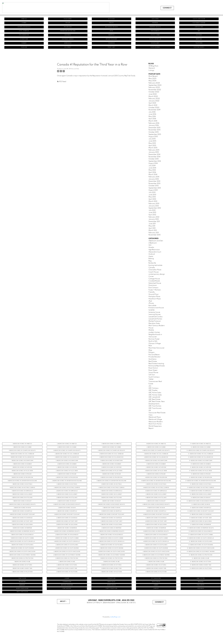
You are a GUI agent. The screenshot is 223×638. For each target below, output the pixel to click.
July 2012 (152, 210)
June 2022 (153, 94)
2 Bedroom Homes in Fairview (67, 467)
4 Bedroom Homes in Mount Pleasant (156, 514)
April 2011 (152, 228)
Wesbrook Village (155, 419)
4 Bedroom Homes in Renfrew (156, 528)
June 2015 (152, 141)
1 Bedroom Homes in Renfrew (22, 528)
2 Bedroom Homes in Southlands (67, 544)
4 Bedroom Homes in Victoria (156, 565)
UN (150, 410)
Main (111, 31)
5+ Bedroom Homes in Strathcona (200, 555)
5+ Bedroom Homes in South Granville (200, 538)
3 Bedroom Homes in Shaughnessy (111, 534)
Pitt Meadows (156, 578)
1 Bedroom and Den (156, 241)
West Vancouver (22, 591)
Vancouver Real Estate (157, 413)
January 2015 (154, 152)
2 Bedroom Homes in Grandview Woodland (67, 480)
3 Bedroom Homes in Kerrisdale (111, 490)
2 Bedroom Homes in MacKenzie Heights (66, 504)
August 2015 (153, 136)
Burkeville (152, 263)
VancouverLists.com (109, 600)
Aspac (151, 256)
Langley (156, 588)
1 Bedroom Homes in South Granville (22, 541)
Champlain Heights (24, 26)
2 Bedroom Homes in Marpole (67, 511)
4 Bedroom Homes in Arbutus (156, 443)
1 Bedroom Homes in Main (22, 507)
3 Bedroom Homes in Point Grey (111, 521)
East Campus (153, 287)
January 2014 (154, 179)
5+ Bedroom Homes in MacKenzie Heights (201, 501)
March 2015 (153, 148)
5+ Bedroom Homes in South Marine (201, 544)
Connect (167, 8)
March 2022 (153, 96)
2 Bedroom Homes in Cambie (66, 447)
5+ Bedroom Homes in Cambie (201, 447)
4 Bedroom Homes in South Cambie (156, 538)
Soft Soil (152, 375)
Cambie (24, 22)
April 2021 (152, 103)
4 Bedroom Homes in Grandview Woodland (156, 480)
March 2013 (153, 201)
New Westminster (67, 585)
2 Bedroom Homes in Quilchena (67, 524)
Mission (200, 581)
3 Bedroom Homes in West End (111, 568)
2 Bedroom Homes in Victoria (67, 565)
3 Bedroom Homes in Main (111, 507)
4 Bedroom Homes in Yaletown (156, 571)
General (152, 68)
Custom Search (199, 47)
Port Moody (67, 588)
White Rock (111, 581)
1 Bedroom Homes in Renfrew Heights (22, 531)
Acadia (151, 247)
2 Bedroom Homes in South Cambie (67, 538)
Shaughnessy (155, 31)
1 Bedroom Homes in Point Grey (22, 521)
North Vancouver (22, 588)
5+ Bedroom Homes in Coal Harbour (200, 453)
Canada (152, 267)
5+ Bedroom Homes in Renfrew (200, 524)
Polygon (152, 352)
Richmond (22, 581)
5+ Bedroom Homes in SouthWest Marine (201, 551)
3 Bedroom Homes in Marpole (111, 511)
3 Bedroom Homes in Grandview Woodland (111, 480)
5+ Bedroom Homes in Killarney (200, 494)
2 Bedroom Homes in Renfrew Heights (67, 531)
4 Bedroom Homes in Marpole (156, 511)
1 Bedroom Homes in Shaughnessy (22, 534)
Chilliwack (200, 585)
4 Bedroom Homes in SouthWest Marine (156, 555)
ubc (150, 386)
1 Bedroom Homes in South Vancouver (22, 551)
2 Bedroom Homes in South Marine (67, 548)
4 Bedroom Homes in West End (156, 568)
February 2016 (154, 123)
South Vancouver (199, 18)
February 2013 (154, 203)
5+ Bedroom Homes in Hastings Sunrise (200, 487)
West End (199, 39)
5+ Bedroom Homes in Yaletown (201, 568)
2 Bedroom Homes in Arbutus (67, 443)
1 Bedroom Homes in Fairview (22, 467)
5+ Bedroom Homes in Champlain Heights (201, 450)
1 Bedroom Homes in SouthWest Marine (22, 555)
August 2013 (153, 190)
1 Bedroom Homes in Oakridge (22, 517)
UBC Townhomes (155, 406)
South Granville (155, 39)
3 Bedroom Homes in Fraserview (111, 477)
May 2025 (152, 78)
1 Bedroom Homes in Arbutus (22, 443)
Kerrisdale (67, 43)
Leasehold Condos (156, 317)
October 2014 (154, 159)
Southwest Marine (199, 22)
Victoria (199, 35)
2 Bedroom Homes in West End (67, 568)
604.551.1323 (128, 600)
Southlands (155, 43)
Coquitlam (111, 578)
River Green (153, 370)
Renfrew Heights (155, 26)
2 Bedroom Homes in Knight (66, 501)
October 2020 (154, 107)
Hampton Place (154, 296)
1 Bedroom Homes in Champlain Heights (22, 450)
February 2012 (154, 217)
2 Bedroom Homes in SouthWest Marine (66, 555)
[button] (167, 8)
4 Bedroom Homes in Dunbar (156, 464)
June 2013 (152, 195)
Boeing (151, 258)
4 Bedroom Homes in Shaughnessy (156, 534)
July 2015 (152, 139)
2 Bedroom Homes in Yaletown (66, 571)
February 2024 (154, 83)
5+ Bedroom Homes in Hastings (200, 484)
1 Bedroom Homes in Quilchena (22, 524)
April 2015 (152, 145)
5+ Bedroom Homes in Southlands (200, 541)
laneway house (154, 312)
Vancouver (22, 578)
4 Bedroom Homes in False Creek (156, 470)
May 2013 (152, 197)
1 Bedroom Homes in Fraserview (22, 477)
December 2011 (154, 221)
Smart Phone (153, 372)
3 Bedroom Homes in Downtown (111, 460)
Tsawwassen (67, 581)
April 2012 (152, 215)
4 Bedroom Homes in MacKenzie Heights (156, 504)
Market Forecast (155, 321)
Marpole (111, 35)
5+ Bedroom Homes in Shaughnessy (201, 531)
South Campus (154, 377)
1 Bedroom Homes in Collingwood (22, 457)
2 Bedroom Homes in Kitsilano (66, 497)
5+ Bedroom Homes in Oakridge (201, 514)
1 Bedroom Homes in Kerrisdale (22, 490)
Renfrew (155, 22)
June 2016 (152, 114)
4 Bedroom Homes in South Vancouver (156, 551)
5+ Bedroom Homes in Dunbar (201, 464)
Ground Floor (154, 294)
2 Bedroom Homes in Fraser (66, 474)
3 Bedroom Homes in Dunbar (111, 464)
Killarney (68, 47)
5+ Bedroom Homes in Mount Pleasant (201, 511)
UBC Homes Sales (155, 395)
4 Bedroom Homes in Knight (156, 501)
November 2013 (154, 183)
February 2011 (154, 232)
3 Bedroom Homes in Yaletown (111, 571)
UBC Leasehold (154, 397)
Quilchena (155, 18)
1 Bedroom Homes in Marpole (22, 511)
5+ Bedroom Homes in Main (201, 504)
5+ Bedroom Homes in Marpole (200, 507)
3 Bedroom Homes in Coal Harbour (111, 453)
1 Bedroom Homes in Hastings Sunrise (22, 487)
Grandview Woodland (68, 31)
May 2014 (152, 170)
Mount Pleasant (111, 39)
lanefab (152, 310)
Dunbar (24, 43)
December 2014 (154, 154)
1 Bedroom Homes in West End (22, 568)
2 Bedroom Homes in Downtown (67, 460)
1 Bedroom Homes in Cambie (22, 447)
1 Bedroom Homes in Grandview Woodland (22, 480)
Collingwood (24, 35)
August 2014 (153, 163)
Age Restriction (154, 249)
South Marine (155, 47)
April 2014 (152, 172)
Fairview (24, 47)
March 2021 (153, 105)
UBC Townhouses (155, 408)
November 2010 (155, 235)
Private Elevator (154, 357)
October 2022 (154, 92)
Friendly (152, 292)
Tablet (151, 379)
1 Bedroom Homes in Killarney (22, 494)
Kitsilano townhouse (156, 308)
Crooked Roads (154, 281)
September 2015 (155, 134)
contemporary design (157, 274)
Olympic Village (155, 343)
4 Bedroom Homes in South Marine (156, 548)
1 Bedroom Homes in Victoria (22, 565)
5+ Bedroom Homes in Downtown (200, 460)
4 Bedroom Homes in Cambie (156, 447)
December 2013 (154, 181)
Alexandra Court (155, 252)
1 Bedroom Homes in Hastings (22, 484)
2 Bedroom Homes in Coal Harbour (67, 453)
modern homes (154, 332)
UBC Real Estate (154, 399)
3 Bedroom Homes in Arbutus (111, 443)
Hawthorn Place (155, 299)
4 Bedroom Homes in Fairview (156, 467)
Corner (151, 276)
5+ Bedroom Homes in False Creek (200, 470)
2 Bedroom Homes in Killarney (67, 494)
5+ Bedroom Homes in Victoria (200, 561)
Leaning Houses (155, 314)
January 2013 (154, 206)
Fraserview (68, 26)
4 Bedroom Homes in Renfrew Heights (156, 531)
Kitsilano (111, 18)
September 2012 (155, 208)
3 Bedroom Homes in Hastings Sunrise (111, 487)
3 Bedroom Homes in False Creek (112, 470)
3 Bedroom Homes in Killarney (111, 494)
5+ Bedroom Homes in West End (200, 565)
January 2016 (154, 125)
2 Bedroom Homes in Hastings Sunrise (67, 487)
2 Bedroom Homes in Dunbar (66, 464)
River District (153, 368)
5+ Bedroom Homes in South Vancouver (200, 548)
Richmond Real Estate (157, 366)
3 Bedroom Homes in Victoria (111, 565)
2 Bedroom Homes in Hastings (67, 484)
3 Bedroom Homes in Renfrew (111, 528)
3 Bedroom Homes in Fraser (111, 474)
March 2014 (153, 174)
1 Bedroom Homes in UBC (22, 561)
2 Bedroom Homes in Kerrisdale (67, 490)
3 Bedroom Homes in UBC (111, 561)
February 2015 (154, 150)
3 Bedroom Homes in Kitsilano (111, 497)
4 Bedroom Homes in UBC (156, 561)
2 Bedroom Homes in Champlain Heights (67, 450)
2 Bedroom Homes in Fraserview (67, 477)
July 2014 (152, 165)
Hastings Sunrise (68, 39)
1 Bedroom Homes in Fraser (22, 474)
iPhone (151, 303)
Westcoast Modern (156, 422)
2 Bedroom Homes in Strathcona (66, 558)
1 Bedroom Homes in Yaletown (22, 571)
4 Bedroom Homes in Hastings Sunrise (156, 487)
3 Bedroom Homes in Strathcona (111, 558)
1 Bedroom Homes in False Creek (22, 470)
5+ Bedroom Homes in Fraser (201, 474)
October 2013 (154, 186)
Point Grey (111, 47)
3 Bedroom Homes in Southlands (111, 544)
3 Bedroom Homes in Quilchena (111, 524)
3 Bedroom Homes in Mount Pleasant (111, 514)
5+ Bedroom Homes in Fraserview (200, 477)
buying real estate (155, 265)
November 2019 (154, 110)
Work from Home (155, 424)
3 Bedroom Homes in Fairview (111, 467)
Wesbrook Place (155, 417)
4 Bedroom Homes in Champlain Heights (156, 450)
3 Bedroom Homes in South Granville (111, 541)
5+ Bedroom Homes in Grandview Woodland (200, 480)
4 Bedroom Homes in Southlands (156, 544)
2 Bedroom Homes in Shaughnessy (66, 534)
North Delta (111, 585)
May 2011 (152, 226)
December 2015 (154, 127)
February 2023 (154, 87)
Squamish (200, 588)
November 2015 (154, 130)
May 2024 (152, 81)
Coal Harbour (24, 31)
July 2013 (152, 192)
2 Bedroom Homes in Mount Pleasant (67, 514)
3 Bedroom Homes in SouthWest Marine (111, 555)
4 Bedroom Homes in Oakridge (156, 517)
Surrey (156, 585)
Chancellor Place (155, 270)
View (151, 415)
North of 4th (153, 341)
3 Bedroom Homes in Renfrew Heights (111, 531)
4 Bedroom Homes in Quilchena (156, 524)
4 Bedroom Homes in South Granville (156, 541)
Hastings (68, 35)
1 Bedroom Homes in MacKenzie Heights (22, 504)
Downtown (24, 39)
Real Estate (153, 361)
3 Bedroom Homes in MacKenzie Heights (111, 504)
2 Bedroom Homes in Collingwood (67, 457)
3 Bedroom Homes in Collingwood (112, 457)
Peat (150, 345)
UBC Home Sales (155, 392)
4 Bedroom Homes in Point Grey (156, 521)
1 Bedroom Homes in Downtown (22, 460)
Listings (151, 70)
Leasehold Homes (155, 319)
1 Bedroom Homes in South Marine (22, 548)
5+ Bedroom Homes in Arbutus (200, 443)
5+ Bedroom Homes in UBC (200, 558)
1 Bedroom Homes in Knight (22, 501)
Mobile (151, 330)
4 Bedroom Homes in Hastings (156, 484)
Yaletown (199, 43)
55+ (150, 245)
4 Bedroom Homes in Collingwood (156, 457)
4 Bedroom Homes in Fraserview (156, 477)
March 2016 (153, 121)
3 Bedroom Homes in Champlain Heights (111, 450)
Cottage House (154, 279)
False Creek (68, 18)
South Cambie (155, 35)
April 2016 (152, 118)
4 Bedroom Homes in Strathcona (156, 558)
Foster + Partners (155, 290)
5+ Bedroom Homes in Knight (201, 497)
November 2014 (154, 157)
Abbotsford (201, 578)
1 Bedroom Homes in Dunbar (22, 464)
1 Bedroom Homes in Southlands (22, 544)
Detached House (155, 283)
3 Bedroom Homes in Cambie (111, 447)
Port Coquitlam (111, 588)
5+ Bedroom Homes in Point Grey (200, 517)
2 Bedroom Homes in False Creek (67, 470)
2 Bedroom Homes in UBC (67, 561)
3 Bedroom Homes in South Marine (111, 548)
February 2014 (154, 177)
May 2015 (152, 143)
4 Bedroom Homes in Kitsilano (156, 497)
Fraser (68, 22)
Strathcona (199, 26)
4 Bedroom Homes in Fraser (156, 474)
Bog (150, 261)
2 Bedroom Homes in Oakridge (66, 517)
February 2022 (154, 98)
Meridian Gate (154, 323)
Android (152, 254)
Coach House (154, 272)
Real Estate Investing (156, 363)
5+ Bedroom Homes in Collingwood (200, 457)
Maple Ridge (156, 581)
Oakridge (111, 43)
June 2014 (152, 168)
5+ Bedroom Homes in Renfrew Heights (201, 528)
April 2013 (152, 199)
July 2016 (152, 112)
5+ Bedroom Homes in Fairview (200, 467)
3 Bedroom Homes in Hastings (111, 484)
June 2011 (152, 223)
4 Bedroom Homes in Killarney (156, 494)
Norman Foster (154, 339)
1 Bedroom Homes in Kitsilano (22, 497)
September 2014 (155, 161)
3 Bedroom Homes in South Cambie (111, 538)
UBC (199, 31)
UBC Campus (153, 388)
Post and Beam (154, 354)
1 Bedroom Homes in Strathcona (22, 558)
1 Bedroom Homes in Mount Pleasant (22, 514)
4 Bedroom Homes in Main (156, 507)
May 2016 (152, 116)
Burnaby (22, 585)
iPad (150, 301)
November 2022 (155, 90)
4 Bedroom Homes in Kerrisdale (156, 490)
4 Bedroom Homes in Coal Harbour (156, 453)
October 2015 (154, 132)
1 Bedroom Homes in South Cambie (22, 538)
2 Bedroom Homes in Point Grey (67, 521)
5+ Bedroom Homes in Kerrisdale (201, 490)
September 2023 (155, 85)
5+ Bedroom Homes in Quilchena (201, 521)
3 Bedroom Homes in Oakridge (111, 517)
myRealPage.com (115, 617)
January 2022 (154, 101)
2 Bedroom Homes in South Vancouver (67, 551)
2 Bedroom (153, 243)
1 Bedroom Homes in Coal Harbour (22, 453)
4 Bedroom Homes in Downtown (156, 460)
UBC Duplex (153, 390)
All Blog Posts (153, 66)
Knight (111, 22)
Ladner (67, 578)
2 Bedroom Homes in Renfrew (67, 528)
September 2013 (155, 188)
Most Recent (153, 76)
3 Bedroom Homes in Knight (111, 501)
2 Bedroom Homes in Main (67, 507)
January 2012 (154, 219)
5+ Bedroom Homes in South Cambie (201, 534)
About (62, 601)
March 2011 (153, 230)
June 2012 (152, 212)
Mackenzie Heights (111, 26)
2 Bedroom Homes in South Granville (67, 541)
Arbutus (24, 18)
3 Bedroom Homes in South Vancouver (111, 551)
